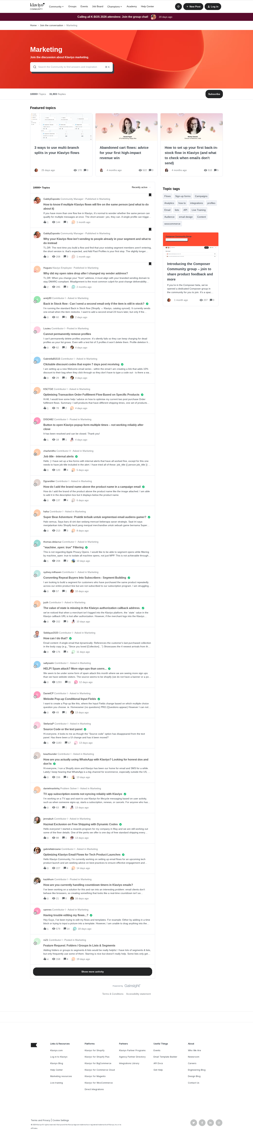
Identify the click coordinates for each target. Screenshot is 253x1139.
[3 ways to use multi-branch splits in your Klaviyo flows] (61, 144)
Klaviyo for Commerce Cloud (100, 1070)
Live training (56, 1082)
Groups (72, 6)
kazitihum (48, 879)
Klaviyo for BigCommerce (98, 1063)
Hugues (47, 267)
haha (46, 511)
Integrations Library (129, 1063)
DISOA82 (48, 419)
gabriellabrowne (52, 849)
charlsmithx (49, 450)
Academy (132, 6)
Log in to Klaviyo (58, 1056)
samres (47, 909)
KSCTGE (48, 389)
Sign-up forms (183, 196)
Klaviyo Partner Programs (132, 1050)
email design (186, 216)
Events (84, 6)
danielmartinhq (51, 788)
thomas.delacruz (52, 541)
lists (177, 210)
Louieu (47, 328)
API (185, 210)
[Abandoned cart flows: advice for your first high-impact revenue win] (126, 144)
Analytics (169, 203)
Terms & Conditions (112, 993)
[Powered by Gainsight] (126, 986)
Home (33, 25)
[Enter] (33, 67)
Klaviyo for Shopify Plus (97, 1056)
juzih (45, 602)
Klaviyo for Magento (95, 1076)
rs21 (45, 940)
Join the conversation (51, 25)
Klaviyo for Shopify (94, 1050)
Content (201, 216)
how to (182, 203)
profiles (211, 203)
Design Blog (194, 1076)
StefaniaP (48, 723)
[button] (193, 6)
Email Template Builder (165, 1056)
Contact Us (193, 1082)
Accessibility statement (138, 993)
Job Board (97, 6)
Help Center (147, 6)
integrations (196, 203)
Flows (167, 196)
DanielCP (48, 693)
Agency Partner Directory (132, 1056)
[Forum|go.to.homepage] (37, 6)
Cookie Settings (60, 1120)
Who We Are (194, 1050)
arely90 (47, 298)
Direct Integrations (94, 1089)
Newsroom (193, 1056)
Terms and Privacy (40, 1120)
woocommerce (172, 223)
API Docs (158, 1063)
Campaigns (201, 196)
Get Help (158, 1070)
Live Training (199, 210)
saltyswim (48, 663)
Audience (169, 216)
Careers (192, 1063)
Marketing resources (61, 1076)
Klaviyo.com (56, 1050)
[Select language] (178, 6)
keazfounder (50, 754)
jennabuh (48, 818)
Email (167, 210)
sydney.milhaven (52, 572)
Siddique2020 (50, 632)
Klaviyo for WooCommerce (99, 1082)
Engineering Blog (196, 1070)
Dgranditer (49, 481)
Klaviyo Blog (56, 1063)
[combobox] (71, 67)
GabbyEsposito (51, 199)
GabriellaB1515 (51, 358)
